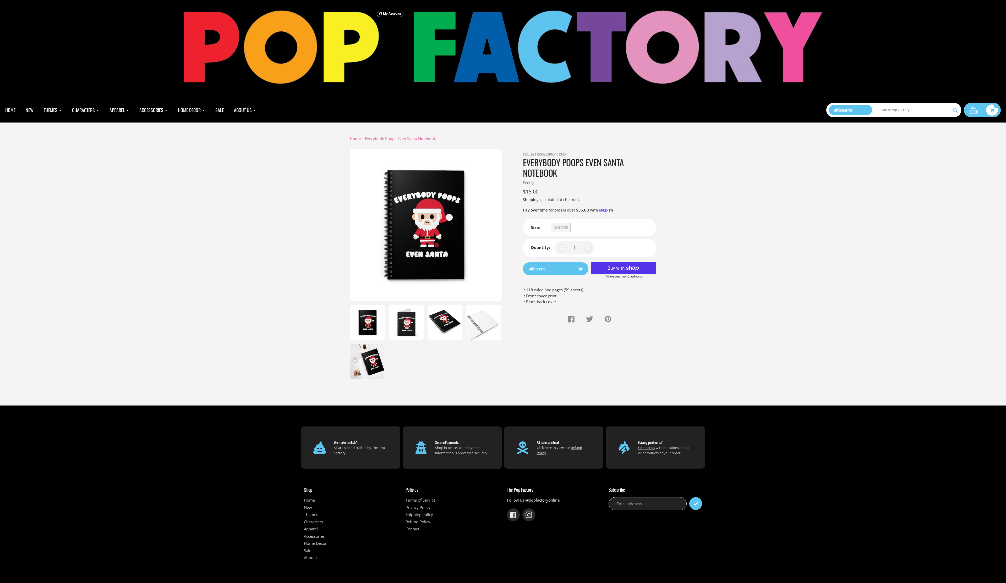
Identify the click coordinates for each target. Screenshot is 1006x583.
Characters (313, 521)
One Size (561, 227)
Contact (412, 528)
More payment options (624, 276)
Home (355, 138)
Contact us (646, 447)
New (308, 507)
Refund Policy (418, 521)
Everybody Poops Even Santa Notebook (400, 138)
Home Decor (315, 543)
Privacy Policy (418, 507)
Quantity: (540, 247)
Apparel (311, 528)
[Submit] (695, 503)
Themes (311, 514)
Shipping (531, 199)
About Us (312, 557)
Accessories (314, 536)
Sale (307, 550)
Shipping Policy (419, 514)
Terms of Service (420, 500)
